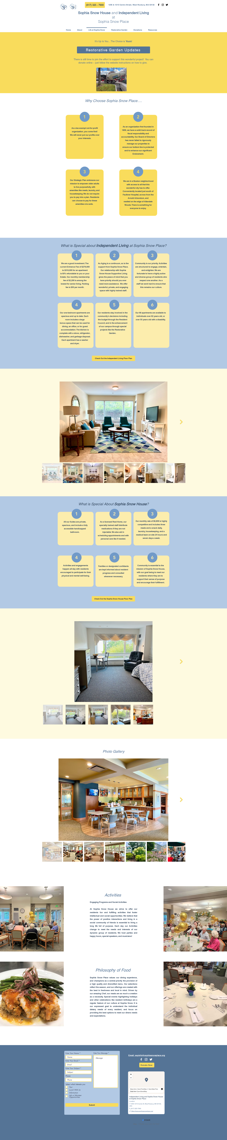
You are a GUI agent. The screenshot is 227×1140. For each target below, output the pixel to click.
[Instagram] (162, 4)
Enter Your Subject (72, 1068)
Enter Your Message (100, 1053)
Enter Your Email (71, 1061)
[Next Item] (181, 422)
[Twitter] (166, 4)
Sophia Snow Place (113, 21)
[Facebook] (158, 4)
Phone (67, 1076)
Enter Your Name (72, 1053)
